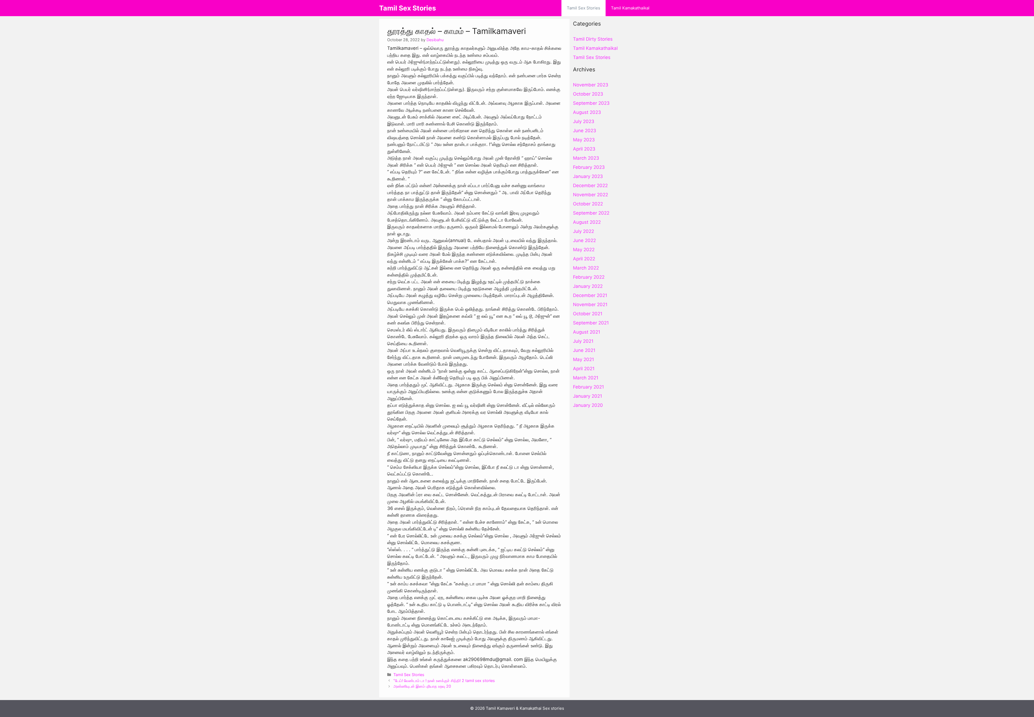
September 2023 (591, 103)
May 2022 (584, 249)
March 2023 (586, 158)
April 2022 (584, 258)
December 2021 (590, 295)
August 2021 (586, 332)
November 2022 (590, 194)
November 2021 (590, 304)
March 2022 (586, 268)
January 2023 (588, 176)
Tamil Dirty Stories (593, 39)
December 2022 (590, 185)
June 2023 (584, 130)
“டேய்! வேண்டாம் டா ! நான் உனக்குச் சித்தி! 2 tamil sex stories (444, 680)
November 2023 (590, 85)
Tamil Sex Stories (407, 8)
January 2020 (588, 405)
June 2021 (584, 350)
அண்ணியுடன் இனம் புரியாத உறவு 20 (422, 686)
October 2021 (587, 313)
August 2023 (587, 112)
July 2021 (583, 341)
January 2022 (588, 286)
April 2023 (584, 149)
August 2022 (587, 222)
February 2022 (589, 277)
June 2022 (584, 240)
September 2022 (591, 213)
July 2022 (583, 231)
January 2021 (587, 396)
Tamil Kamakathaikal (630, 8)
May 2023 (584, 139)
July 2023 (583, 121)
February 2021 (588, 387)
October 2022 (588, 204)
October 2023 (588, 94)
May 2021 (583, 359)
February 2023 (589, 167)
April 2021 (584, 368)
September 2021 (591, 323)
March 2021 (585, 377)
